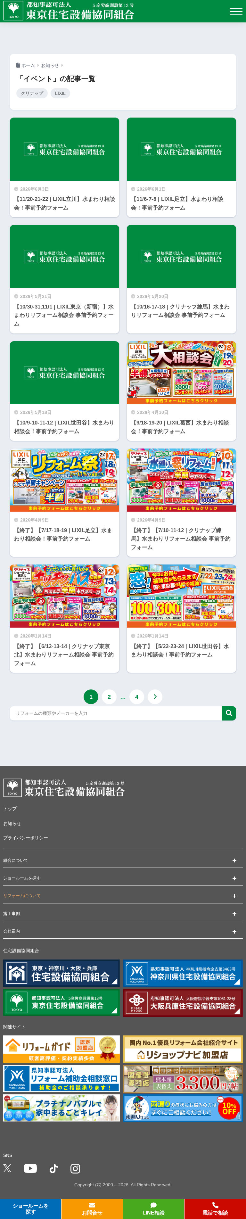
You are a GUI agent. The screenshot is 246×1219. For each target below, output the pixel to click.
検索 (229, 713)
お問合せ (92, 1212)
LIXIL (60, 93)
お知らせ (12, 823)
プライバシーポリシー (25, 837)
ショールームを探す (31, 1209)
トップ (10, 808)
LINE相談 (154, 1212)
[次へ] (155, 696)
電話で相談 (215, 1212)
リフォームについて (22, 895)
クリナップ (32, 93)
